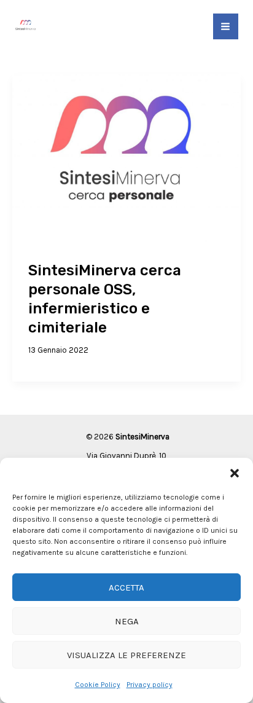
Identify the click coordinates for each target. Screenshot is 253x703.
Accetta (126, 587)
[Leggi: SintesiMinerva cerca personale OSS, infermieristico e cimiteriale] (126, 158)
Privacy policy (149, 684)
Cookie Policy (97, 684)
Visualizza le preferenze (126, 655)
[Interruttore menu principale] (226, 26)
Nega (127, 621)
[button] (234, 473)
